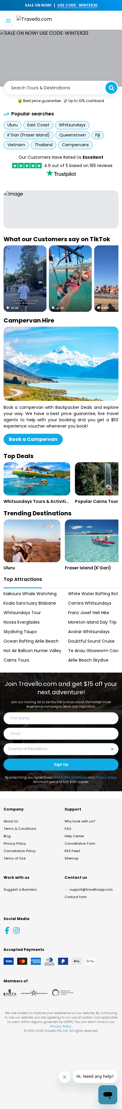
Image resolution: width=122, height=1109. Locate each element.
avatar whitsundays (89, 632)
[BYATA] (10, 992)
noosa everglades (22, 622)
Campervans (75, 145)
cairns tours (16, 660)
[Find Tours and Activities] (61, 88)
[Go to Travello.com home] (34, 21)
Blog (7, 836)
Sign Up (61, 764)
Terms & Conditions (20, 828)
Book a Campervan (33, 439)
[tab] (23, 579)
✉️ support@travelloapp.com (89, 889)
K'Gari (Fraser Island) (28, 135)
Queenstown (72, 135)
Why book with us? (80, 821)
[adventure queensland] (34, 992)
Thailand (43, 145)
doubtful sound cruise (91, 641)
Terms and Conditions (70, 777)
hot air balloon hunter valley (29, 651)
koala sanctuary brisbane (29, 603)
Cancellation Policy (20, 851)
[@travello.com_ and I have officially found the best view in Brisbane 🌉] (25, 278)
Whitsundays (72, 125)
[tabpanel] (61, 626)
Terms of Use (14, 858)
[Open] (112, 749)
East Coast (38, 125)
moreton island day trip (92, 622)
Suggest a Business (20, 889)
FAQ (68, 828)
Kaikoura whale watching (29, 594)
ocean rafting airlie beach (29, 641)
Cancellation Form (80, 843)
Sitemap (71, 858)
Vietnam (16, 145)
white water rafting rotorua (93, 594)
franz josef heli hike (88, 613)
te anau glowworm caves (93, 651)
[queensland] (62, 992)
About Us (11, 821)
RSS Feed (72, 851)
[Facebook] (7, 930)
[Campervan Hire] (61, 364)
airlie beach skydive (88, 660)
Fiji (97, 135)
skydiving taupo (20, 632)
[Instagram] (16, 930)
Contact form (76, 896)
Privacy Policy (105, 777)
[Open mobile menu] (8, 21)
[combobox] (61, 88)
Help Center (74, 836)
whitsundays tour (22, 613)
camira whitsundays (89, 603)
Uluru (12, 125)
